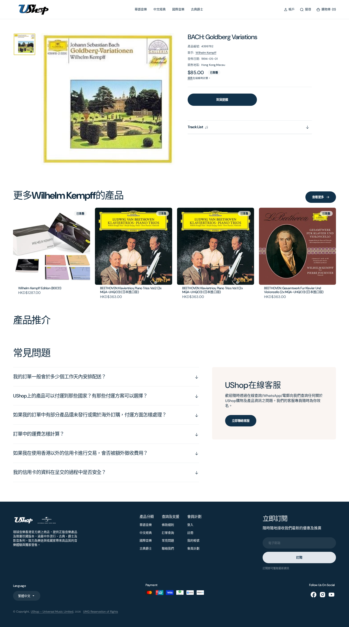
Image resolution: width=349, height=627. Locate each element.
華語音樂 (141, 9)
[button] (289, 9)
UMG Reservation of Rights (100, 611)
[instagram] (322, 594)
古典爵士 (197, 9)
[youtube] (331, 594)
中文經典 (159, 9)
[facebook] (313, 594)
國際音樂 (178, 9)
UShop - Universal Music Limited (52, 611)
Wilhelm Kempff (206, 52)
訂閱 (299, 557)
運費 (190, 78)
